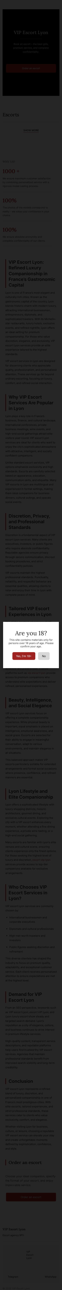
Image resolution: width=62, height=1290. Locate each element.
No (44, 656)
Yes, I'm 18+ (23, 656)
